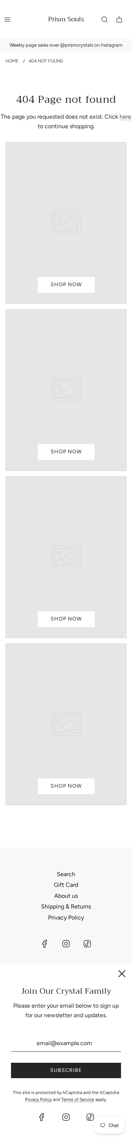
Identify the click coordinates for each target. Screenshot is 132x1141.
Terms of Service (77, 1099)
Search (66, 874)
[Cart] (119, 19)
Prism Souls (66, 19)
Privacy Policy (66, 917)
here (125, 116)
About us (66, 895)
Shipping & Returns (66, 906)
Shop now (66, 284)
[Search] (104, 19)
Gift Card (66, 884)
